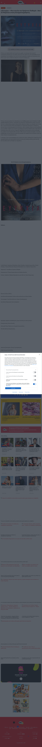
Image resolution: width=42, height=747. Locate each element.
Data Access (21, 392)
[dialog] (21, 373)
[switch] (34, 372)
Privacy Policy (27, 392)
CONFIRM (13, 388)
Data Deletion (14, 392)
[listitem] (21, 369)
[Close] (40, 355)
